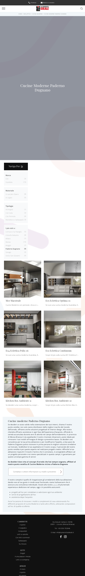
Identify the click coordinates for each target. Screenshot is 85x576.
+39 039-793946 (64, 528)
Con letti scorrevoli (23, 537)
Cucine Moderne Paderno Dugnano (55, 14)
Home (20, 14)
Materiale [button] (10, 191)
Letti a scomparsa (22, 560)
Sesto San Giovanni (13, 256)
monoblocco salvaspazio (15, 220)
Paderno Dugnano (13, 249)
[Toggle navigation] (4, 8)
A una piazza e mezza (22, 556)
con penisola (10, 216)
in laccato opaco (12, 194)
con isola (9, 213)
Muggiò (8, 245)
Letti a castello (22, 534)
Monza (8, 242)
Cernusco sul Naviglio (14, 232)
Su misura (22, 544)
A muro (22, 569)
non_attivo (27, 14)
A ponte (23, 525)
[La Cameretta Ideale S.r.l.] (42, 8)
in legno (9, 198)
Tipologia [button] (9, 206)
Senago (8, 252)
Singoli (22, 553)
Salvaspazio (22, 541)
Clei (7, 179)
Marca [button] (8, 175)
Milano (8, 239)
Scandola (9, 182)
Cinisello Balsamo (12, 235)
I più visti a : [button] (11, 228)
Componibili (22, 531)
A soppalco (23, 528)
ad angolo (9, 209)
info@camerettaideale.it (65, 532)
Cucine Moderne (37, 14)
